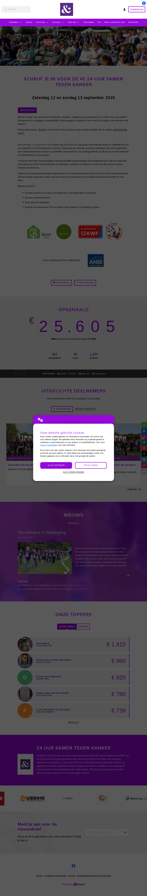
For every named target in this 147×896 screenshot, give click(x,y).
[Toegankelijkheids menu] (144, 3)
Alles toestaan (56, 465)
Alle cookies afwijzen (73, 472)
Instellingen (91, 465)
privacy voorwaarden (48, 445)
